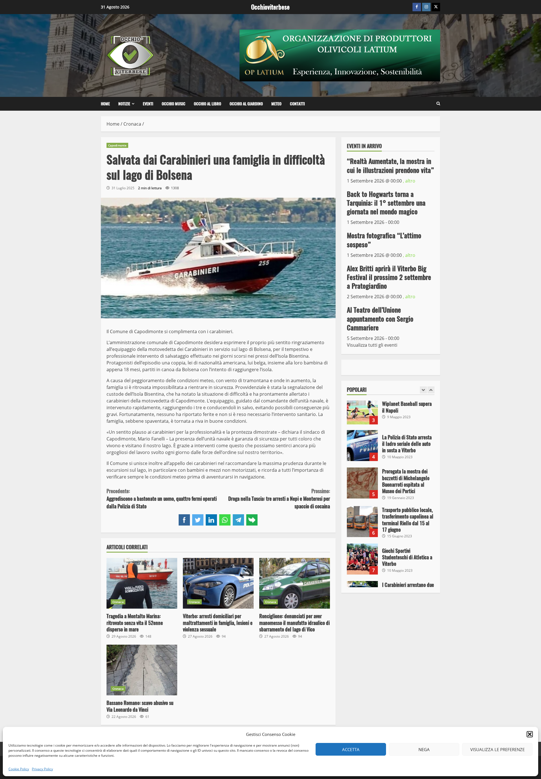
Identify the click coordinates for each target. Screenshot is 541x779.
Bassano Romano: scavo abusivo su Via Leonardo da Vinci (142, 670)
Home (105, 103)
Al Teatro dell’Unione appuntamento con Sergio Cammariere (380, 318)
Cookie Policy (18, 769)
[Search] (438, 103)
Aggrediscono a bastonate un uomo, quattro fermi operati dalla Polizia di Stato (162, 499)
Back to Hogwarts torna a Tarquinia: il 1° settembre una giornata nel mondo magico (386, 203)
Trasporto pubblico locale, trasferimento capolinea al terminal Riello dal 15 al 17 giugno (362, 483)
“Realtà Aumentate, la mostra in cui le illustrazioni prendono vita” (390, 165)
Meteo (276, 103)
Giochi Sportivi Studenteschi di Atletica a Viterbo (362, 520)
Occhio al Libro (207, 103)
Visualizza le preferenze (497, 749)
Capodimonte (117, 145)
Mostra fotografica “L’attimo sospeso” (384, 240)
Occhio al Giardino (246, 103)
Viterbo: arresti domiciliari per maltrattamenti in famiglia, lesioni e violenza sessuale (218, 583)
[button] (530, 734)
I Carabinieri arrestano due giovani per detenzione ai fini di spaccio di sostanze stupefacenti (362, 557)
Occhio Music (173, 103)
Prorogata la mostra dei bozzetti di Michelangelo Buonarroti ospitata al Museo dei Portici (362, 444)
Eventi (148, 103)
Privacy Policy (42, 769)
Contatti (297, 103)
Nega (424, 749)
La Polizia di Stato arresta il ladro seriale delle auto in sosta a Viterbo (362, 406)
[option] (391, 409)
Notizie (124, 103)
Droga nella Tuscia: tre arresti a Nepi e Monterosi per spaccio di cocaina (279, 499)
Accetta (351, 749)
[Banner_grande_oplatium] (340, 55)
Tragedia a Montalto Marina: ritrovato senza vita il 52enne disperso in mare (142, 583)
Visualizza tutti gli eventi (372, 345)
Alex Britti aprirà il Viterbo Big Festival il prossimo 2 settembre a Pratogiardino (389, 277)
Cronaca (118, 602)
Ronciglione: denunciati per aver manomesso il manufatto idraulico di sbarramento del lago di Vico (294, 583)
